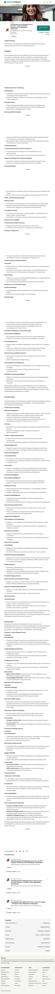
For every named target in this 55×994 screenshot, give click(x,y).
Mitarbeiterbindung (33, 981)
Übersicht (3, 970)
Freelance (13, 36)
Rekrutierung (31, 974)
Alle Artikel (31, 985)
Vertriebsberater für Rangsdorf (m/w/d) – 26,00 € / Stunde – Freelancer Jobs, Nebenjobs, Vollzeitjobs (27, 861)
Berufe (16, 974)
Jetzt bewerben (43, 27)
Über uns (44, 972)
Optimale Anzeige (32, 972)
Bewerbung (17, 978)
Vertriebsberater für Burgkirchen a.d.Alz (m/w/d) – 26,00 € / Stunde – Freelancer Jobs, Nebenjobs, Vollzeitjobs (27, 882)
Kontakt (44, 985)
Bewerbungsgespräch (33, 970)
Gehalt (16, 983)
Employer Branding (5, 978)
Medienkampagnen (5, 985)
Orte (43, 974)
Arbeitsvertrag (18, 981)
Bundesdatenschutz (46, 978)
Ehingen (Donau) (45, 927)
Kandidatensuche (5, 972)
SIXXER (12, 22)
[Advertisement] (27, 76)
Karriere (30, 978)
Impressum (44, 983)
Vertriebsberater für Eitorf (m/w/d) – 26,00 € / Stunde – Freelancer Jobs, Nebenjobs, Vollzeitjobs (28, 902)
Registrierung (45, 970)
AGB (43, 981)
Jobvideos (3, 981)
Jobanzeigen (4, 974)
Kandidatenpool (4, 976)
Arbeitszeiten (18, 985)
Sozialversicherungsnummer (35, 983)
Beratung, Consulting (16, 859)
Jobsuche (17, 972)
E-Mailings (3, 983)
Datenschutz (45, 976)
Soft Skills (31, 976)
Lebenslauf (17, 976)
